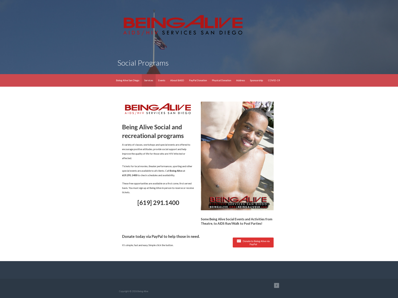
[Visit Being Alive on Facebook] (124, 269)
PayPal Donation (198, 80)
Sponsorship (256, 80)
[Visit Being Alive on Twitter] (118, 269)
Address (240, 80)
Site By (276, 285)
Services (148, 80)
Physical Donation (221, 80)
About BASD (177, 80)
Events (161, 80)
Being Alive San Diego (127, 80)
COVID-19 (274, 80)
